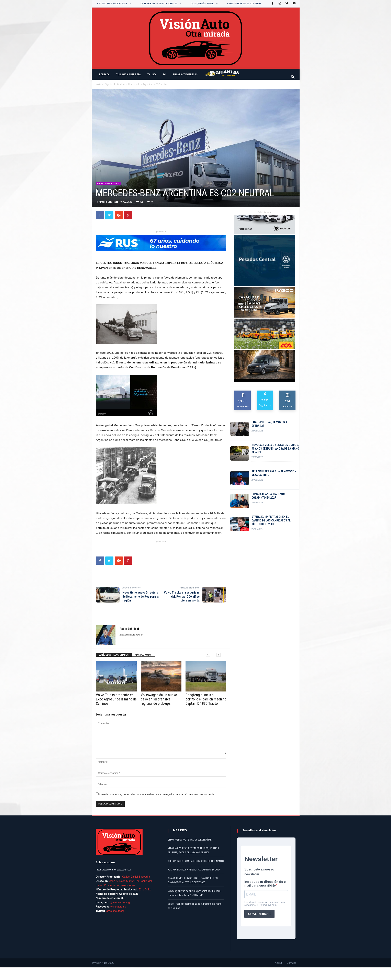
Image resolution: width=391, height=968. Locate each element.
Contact (291, 963)
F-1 (165, 74)
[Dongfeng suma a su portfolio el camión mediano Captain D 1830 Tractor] (206, 676)
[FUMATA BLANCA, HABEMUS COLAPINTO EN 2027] (239, 501)
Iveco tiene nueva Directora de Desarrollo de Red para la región (140, 596)
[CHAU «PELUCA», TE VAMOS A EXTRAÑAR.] (239, 429)
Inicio (98, 84)
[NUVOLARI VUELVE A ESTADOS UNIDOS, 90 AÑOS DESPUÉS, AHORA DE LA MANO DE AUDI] (239, 453)
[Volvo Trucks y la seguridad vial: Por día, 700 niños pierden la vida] (214, 595)
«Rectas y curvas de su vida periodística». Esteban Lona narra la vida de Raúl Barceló (194, 893)
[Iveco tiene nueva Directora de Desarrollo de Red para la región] (108, 595)
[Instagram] (279, 3)
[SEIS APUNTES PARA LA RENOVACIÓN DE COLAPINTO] (239, 478)
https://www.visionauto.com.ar (113, 869)
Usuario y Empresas (185, 74)
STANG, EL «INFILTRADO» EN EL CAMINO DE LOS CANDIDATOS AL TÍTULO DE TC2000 (271, 520)
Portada (104, 74)
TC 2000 (151, 74)
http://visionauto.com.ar (131, 634)
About (278, 963)
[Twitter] (286, 3)
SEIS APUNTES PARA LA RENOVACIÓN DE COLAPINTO (274, 473)
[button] (293, 75)
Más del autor (143, 654)
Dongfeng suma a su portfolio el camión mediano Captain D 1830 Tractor (206, 699)
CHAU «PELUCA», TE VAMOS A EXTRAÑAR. (269, 423)
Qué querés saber (202, 3)
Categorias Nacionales (112, 3)
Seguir (287, 392)
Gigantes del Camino (114, 84)
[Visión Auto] (196, 38)
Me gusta (242, 392)
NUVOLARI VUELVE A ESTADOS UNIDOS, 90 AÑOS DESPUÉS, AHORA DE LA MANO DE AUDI (275, 448)
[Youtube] (294, 3)
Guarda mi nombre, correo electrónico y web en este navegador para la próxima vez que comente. (157, 794)
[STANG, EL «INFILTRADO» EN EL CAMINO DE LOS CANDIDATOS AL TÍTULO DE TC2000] (239, 524)
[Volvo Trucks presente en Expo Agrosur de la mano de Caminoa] (116, 676)
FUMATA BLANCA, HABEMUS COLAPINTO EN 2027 (269, 495)
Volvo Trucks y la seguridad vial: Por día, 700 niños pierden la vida (182, 596)
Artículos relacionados (114, 654)
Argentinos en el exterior (244, 3)
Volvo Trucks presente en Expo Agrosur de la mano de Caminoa (116, 699)
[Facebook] (272, 3)
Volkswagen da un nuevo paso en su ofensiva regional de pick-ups (159, 699)
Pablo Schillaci (109, 201)
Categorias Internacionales (159, 3)
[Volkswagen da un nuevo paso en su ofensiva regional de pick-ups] (161, 676)
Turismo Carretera (128, 74)
